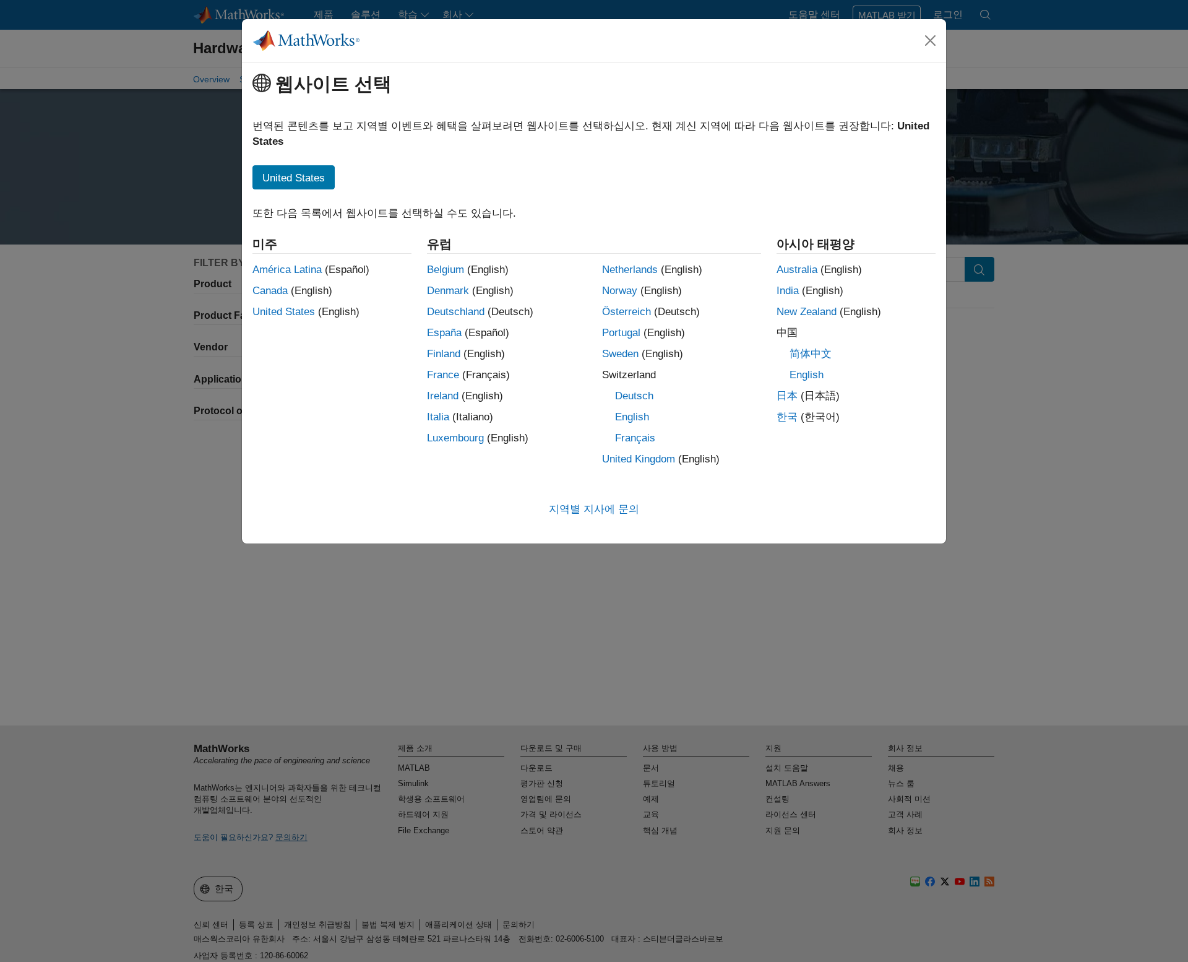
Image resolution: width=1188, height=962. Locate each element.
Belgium (445, 269)
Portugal (621, 333)
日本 (787, 396)
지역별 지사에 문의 (594, 509)
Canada (270, 291)
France (443, 375)
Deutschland (455, 312)
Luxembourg (455, 438)
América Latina (287, 269)
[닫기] (930, 40)
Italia (438, 417)
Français (635, 438)
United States (283, 312)
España (444, 333)
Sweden (620, 354)
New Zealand (807, 312)
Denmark (448, 291)
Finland (443, 354)
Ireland (442, 396)
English (632, 417)
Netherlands (630, 269)
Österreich (626, 312)
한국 (787, 417)
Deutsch (634, 396)
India (788, 291)
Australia (797, 269)
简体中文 (811, 354)
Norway (619, 291)
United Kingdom (638, 459)
